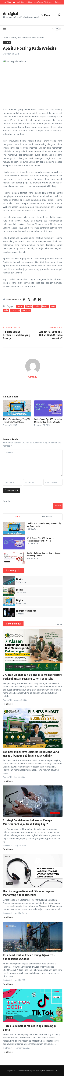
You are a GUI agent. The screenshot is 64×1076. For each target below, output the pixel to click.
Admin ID (32, 376)
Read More (8, 704)
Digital (13, 37)
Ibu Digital (10, 14)
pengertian (15, 310)
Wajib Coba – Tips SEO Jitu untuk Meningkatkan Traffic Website (48, 420)
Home (5, 37)
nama (53, 306)
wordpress (26, 310)
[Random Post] (52, 28)
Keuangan (19, 667)
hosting (37, 306)
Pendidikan (30, 667)
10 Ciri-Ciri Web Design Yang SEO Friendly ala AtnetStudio (17, 420)
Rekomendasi (13, 623)
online (6, 310)
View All (59, 624)
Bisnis (9, 667)
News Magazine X (49, 1071)
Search (6, 501)
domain (28, 306)
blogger (20, 306)
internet (45, 306)
